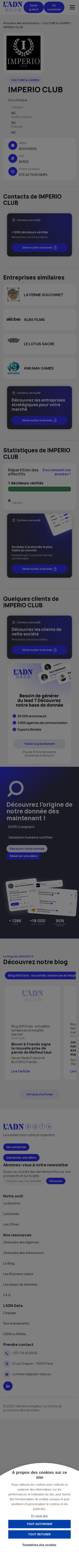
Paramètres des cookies (39, 1544)
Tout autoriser (39, 1524)
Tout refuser (39, 1534)
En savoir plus (39, 1515)
